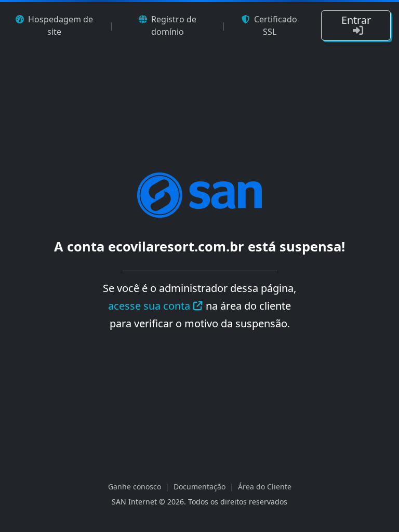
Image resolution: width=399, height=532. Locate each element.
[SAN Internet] (199, 194)
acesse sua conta (149, 306)
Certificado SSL (275, 25)
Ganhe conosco (134, 486)
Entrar (356, 20)
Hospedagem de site (60, 25)
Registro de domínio (173, 25)
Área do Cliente (264, 486)
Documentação (199, 486)
